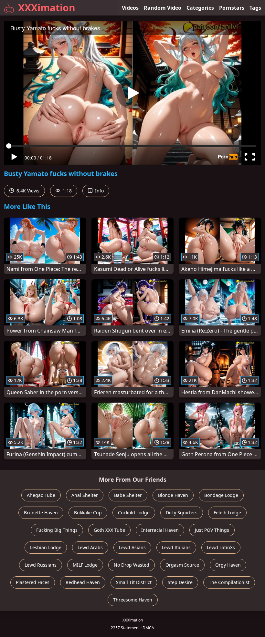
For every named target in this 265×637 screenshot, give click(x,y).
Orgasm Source (182, 565)
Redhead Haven (83, 582)
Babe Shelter (128, 495)
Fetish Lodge (227, 512)
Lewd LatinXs (221, 547)
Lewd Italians (176, 547)
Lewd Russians (41, 565)
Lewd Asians (132, 547)
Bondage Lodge (221, 495)
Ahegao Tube (41, 495)
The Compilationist (229, 582)
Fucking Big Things (57, 530)
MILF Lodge (85, 565)
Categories (200, 7)
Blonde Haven (173, 495)
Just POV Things (212, 530)
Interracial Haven (160, 530)
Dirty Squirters (181, 512)
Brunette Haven (41, 512)
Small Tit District (134, 582)
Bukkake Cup (88, 512)
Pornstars (231, 7)
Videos (130, 7)
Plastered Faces (32, 582)
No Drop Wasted (131, 565)
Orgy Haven (228, 565)
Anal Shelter (84, 495)
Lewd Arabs (90, 547)
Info (99, 191)
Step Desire (180, 582)
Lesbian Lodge (45, 547)
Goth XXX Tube (109, 530)
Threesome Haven (132, 600)
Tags (255, 7)
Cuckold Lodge (134, 512)
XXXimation (46, 7)
